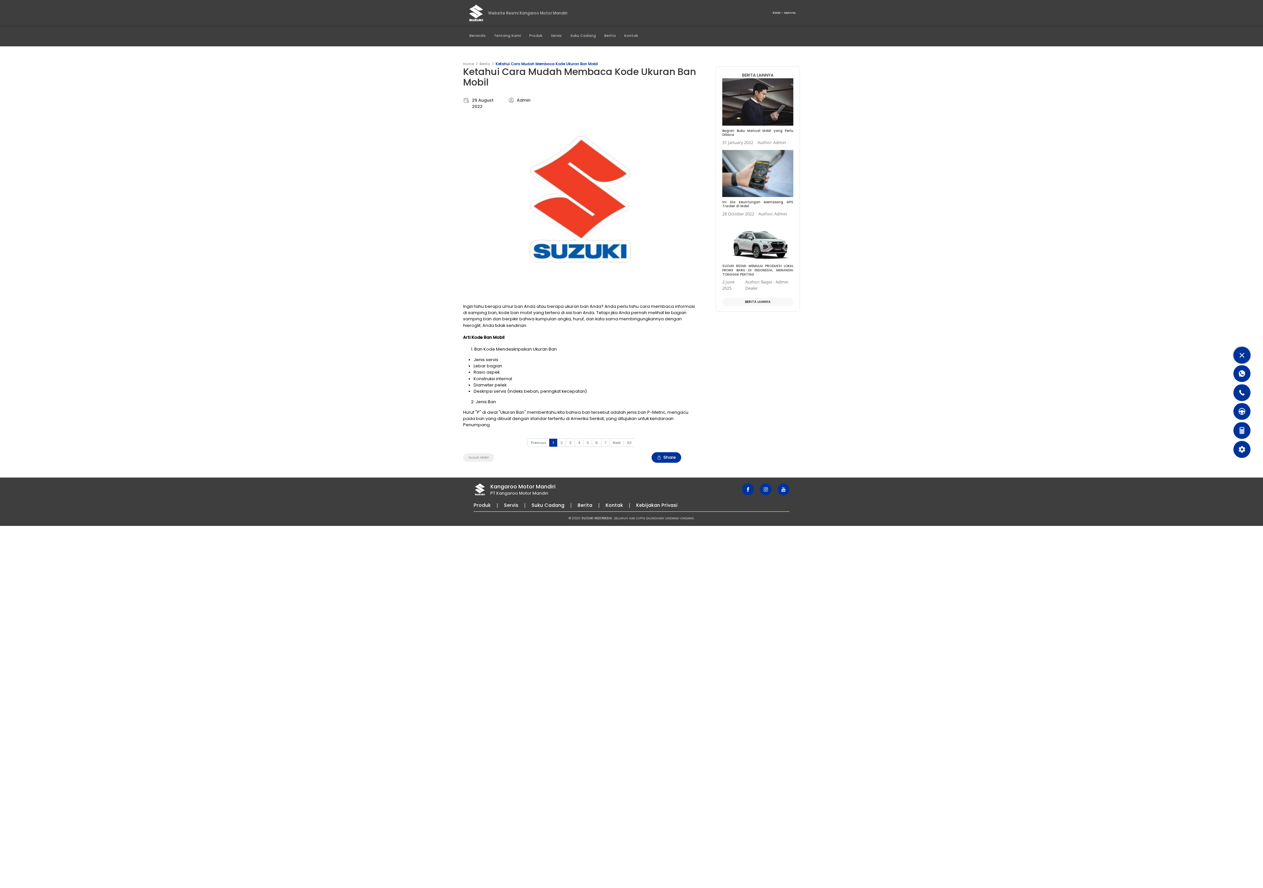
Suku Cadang (583, 35)
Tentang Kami (507, 35)
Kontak (631, 35)
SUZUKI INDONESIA (597, 518)
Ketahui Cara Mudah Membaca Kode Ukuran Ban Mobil (547, 63)
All (629, 442)
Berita (610, 35)
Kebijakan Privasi (657, 505)
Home (468, 63)
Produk (535, 35)
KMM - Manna (784, 13)
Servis (556, 35)
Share (669, 457)
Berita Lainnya (758, 302)
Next (617, 442)
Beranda (477, 35)
